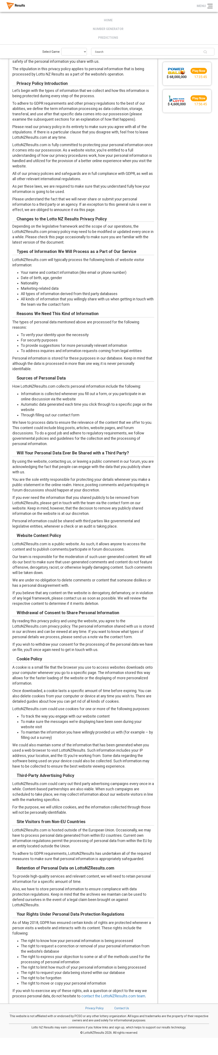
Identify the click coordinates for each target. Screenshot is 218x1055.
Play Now (198, 71)
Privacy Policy (94, 1008)
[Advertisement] (187, 178)
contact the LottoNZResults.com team (113, 996)
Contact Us (121, 1008)
